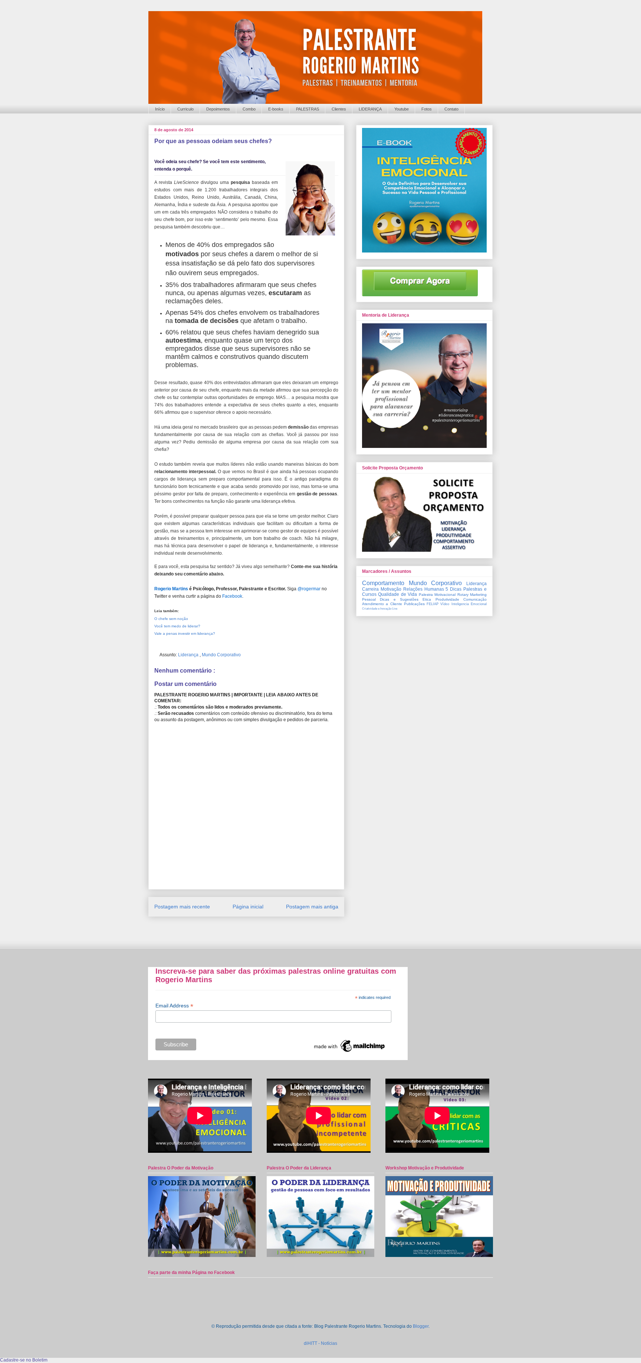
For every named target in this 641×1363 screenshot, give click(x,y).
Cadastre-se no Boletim (23, 1360)
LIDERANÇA (370, 109)
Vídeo (444, 604)
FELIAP (432, 604)
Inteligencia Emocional (469, 604)
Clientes (339, 109)
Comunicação (475, 599)
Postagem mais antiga (312, 907)
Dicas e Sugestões (399, 599)
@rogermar (309, 588)
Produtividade (447, 599)
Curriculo (185, 109)
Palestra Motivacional (437, 595)
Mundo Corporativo (221, 654)
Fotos (426, 109)
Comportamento (383, 583)
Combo (249, 109)
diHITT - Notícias (320, 1343)
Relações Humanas (423, 589)
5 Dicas (453, 589)
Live (394, 608)
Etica (427, 599)
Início (160, 109)
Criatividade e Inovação (376, 608)
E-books (275, 109)
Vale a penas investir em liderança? (184, 633)
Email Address (174, 1005)
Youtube (401, 109)
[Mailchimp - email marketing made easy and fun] (350, 1052)
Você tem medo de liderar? (177, 626)
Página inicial (248, 907)
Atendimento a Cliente (382, 604)
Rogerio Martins (171, 588)
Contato (451, 109)
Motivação (391, 589)
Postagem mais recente (182, 907)
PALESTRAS (307, 109)
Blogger (420, 1326)
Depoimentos (218, 109)
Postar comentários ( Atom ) (255, 929)
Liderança (189, 654)
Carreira (370, 589)
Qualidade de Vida (397, 594)
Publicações (414, 604)
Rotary (463, 595)
